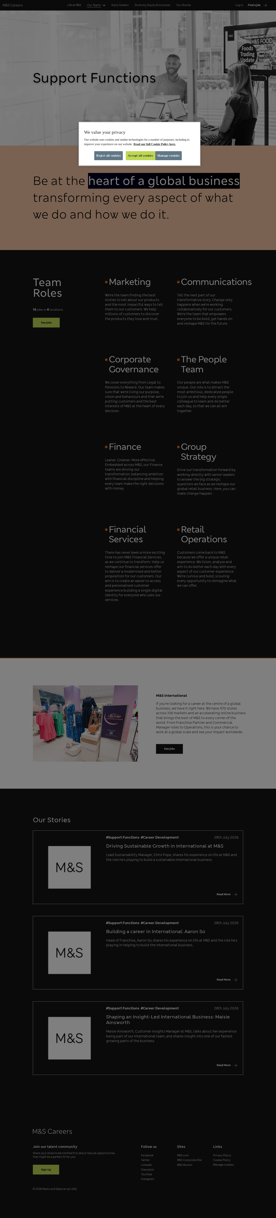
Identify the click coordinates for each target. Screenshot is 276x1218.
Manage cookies (168, 155)
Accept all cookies (140, 155)
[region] (139, 144)
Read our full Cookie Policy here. (154, 144)
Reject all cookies (108, 155)
